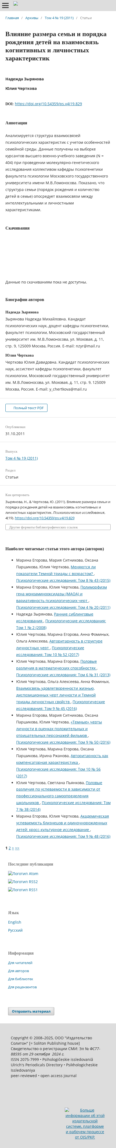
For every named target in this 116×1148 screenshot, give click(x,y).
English (14, 922)
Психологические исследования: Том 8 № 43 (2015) (63, 580)
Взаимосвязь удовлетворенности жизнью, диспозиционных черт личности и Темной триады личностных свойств (56, 695)
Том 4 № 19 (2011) (59, 17)
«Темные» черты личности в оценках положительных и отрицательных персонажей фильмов (59, 728)
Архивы (31, 17)
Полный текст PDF (28, 407)
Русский (15, 930)
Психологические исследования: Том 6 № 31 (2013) (63, 674)
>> (17, 847)
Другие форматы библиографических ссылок (43, 527)
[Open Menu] (5, 5)
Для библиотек (20, 978)
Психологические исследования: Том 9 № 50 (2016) (63, 742)
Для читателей (20, 962)
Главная (12, 17)
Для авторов (18, 970)
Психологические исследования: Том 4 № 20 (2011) (63, 607)
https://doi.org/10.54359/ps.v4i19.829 (48, 103)
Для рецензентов (22, 987)
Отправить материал (31, 1011)
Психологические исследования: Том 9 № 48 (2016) (63, 836)
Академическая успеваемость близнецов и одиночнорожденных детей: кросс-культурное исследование (62, 823)
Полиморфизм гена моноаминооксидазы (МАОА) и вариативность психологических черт (61, 594)
